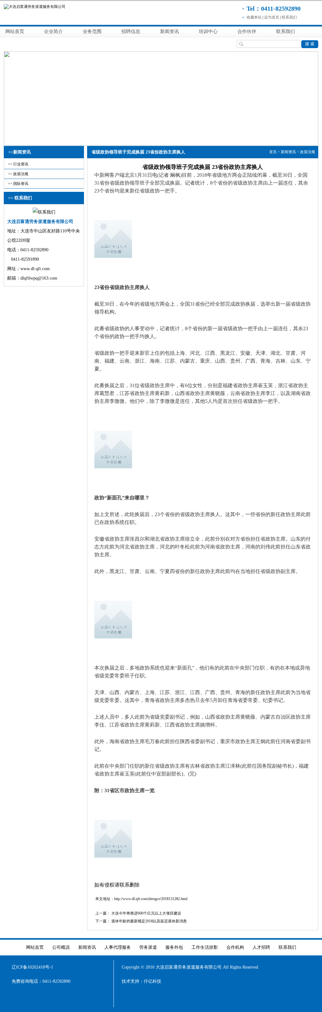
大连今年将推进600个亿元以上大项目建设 (146, 913)
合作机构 (235, 947)
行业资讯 (20, 164)
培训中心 (208, 31)
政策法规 (20, 174)
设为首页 (271, 17)
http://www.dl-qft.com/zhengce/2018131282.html (150, 899)
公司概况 (61, 947)
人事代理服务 (117, 947)
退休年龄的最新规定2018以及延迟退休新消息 (149, 921)
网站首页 (14, 31)
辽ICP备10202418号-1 (32, 967)
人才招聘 (261, 947)
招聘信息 (130, 31)
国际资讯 (20, 183)
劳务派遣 (148, 947)
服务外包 (174, 947)
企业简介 (53, 31)
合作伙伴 (246, 31)
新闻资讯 (169, 31)
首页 (273, 152)
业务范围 (92, 31)
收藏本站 (254, 17)
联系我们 (289, 17)
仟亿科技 (152, 981)
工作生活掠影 (205, 947)
